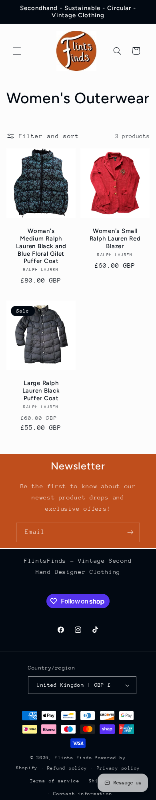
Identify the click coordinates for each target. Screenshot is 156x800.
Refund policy (67, 768)
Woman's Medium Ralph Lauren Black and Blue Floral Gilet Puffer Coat (41, 246)
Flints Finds (73, 757)
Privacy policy (118, 768)
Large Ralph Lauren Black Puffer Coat (41, 390)
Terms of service (55, 781)
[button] (17, 51)
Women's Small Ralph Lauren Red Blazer (115, 239)
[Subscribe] (130, 532)
